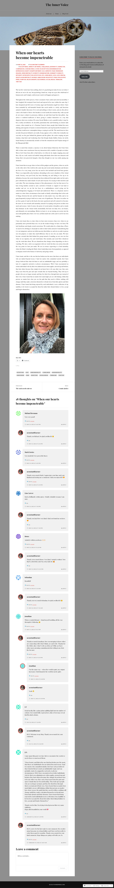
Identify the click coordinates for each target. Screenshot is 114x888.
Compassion (20, 69)
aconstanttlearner (37, 64)
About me (49, 14)
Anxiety (31, 66)
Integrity (19, 75)
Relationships (32, 79)
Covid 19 (38, 69)
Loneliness (48, 75)
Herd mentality (27, 73)
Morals (34, 77)
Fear (53, 71)
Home (57, 14)
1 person (32, 421)
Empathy (48, 71)
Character (61, 66)
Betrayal (38, 66)
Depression (20, 71)
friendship (59, 71)
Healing (18, 73)
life (42, 75)
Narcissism (41, 77)
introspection (28, 75)
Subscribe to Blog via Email (91, 57)
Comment (62, 868)
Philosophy (62, 77)
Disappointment (35, 71)
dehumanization (55, 69)
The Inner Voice (57, 5)
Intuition (37, 75)
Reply (64, 424)
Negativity (49, 77)
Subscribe (85, 77)
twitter (19, 81)
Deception (45, 69)
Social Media (50, 79)
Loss (54, 75)
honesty (36, 73)
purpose (23, 79)
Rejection (34, 375)
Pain (55, 77)
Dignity (27, 71)
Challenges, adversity (49, 66)
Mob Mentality (26, 77)
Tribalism (58, 79)
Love (58, 75)
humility (60, 73)
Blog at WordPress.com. (57, 884)
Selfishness (41, 79)
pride (18, 79)
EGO (43, 71)
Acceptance (24, 66)
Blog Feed (65, 14)
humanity (53, 73)
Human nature (44, 73)
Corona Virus (30, 69)
